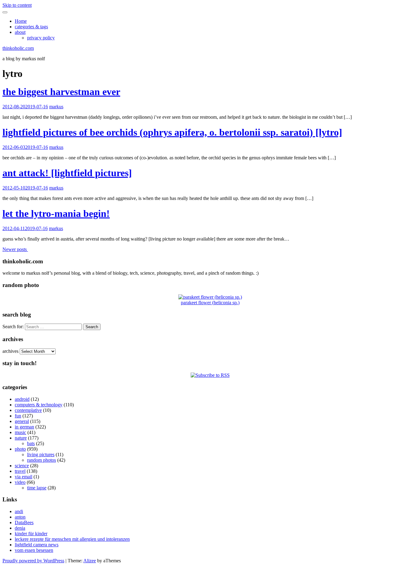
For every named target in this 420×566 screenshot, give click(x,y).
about (20, 32)
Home (21, 21)
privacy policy (41, 37)
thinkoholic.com (18, 48)
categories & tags (31, 26)
